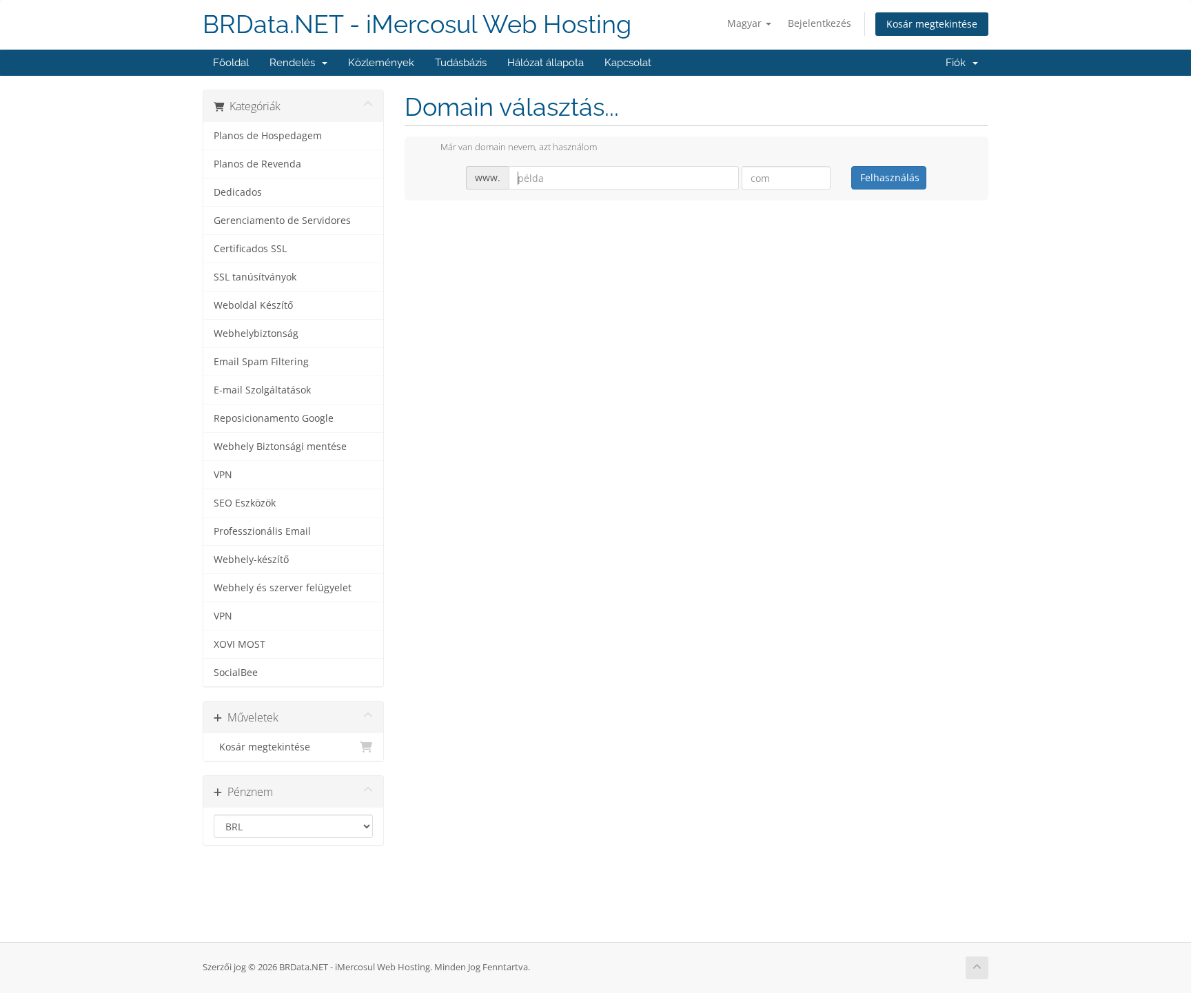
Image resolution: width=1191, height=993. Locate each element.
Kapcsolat (627, 63)
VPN (223, 475)
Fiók (958, 63)
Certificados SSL (250, 249)
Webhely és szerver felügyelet (283, 588)
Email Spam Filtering (261, 362)
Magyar (745, 23)
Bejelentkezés (819, 23)
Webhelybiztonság (256, 333)
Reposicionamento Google (274, 418)
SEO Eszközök (245, 503)
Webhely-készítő (251, 559)
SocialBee (236, 672)
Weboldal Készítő (253, 305)
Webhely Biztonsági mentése (280, 446)
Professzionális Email (262, 531)
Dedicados (238, 192)
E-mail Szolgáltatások (262, 390)
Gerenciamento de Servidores (282, 220)
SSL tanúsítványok (255, 277)
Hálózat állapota (545, 63)
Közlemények (381, 63)
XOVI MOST (239, 644)
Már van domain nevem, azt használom (518, 147)
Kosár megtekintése (931, 23)
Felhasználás (889, 177)
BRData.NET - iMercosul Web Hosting (417, 24)
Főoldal (231, 63)
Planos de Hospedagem (268, 136)
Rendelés (294, 63)
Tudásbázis (461, 63)
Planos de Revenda (257, 164)
